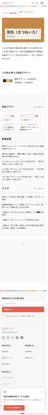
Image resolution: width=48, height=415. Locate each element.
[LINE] (21, 337)
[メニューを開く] (42, 3)
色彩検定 (5, 351)
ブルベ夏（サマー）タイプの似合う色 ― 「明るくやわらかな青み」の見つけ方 (23, 178)
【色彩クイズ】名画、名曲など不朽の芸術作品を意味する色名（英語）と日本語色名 (22, 226)
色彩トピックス (7, 358)
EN (37, 3)
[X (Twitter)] (12, 337)
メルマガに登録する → (14, 407)
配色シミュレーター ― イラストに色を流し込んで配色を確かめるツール (23, 147)
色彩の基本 (6, 364)
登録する (7, 309)
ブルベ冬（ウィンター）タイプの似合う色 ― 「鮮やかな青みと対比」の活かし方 (23, 162)
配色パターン (30, 358)
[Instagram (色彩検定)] (8, 337)
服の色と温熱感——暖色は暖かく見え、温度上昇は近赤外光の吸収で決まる (22, 155)
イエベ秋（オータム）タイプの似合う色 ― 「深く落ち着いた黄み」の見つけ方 (23, 170)
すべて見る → (39, 107)
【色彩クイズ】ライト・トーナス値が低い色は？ (21, 220)
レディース (6, 384)
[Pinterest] (17, 337)
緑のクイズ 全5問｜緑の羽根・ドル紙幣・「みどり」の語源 (23, 198)
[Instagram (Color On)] (3, 337)
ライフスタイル (7, 377)
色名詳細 (13, 13)
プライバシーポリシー (12, 316)
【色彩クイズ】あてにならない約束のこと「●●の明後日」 (22, 213)
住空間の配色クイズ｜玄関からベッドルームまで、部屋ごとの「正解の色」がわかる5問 (22, 205)
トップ (4, 13)
